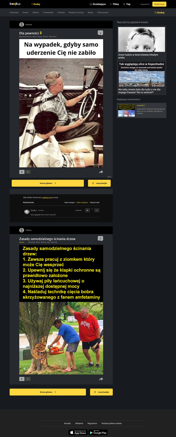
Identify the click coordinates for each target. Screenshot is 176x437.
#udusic (46, 36)
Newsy (90, 12)
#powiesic (53, 36)
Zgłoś (109, 177)
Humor (25, 12)
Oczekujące (99, 4)
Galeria (36, 12)
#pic (48, 242)
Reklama (79, 423)
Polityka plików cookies (112, 423)
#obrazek (31, 242)
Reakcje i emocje (76, 12)
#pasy (35, 36)
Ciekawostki (48, 12)
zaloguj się (47, 197)
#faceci (43, 242)
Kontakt (67, 423)
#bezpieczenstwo (25, 36)
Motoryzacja (102, 12)
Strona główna (46, 183)
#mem (38, 242)
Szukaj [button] (160, 12)
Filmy (116, 4)
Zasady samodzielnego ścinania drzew (47, 239)
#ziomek (54, 242)
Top (128, 4)
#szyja (40, 36)
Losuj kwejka (101, 183)
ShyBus (34, 210)
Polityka (61, 12)
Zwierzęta (14, 12)
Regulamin (92, 423)
